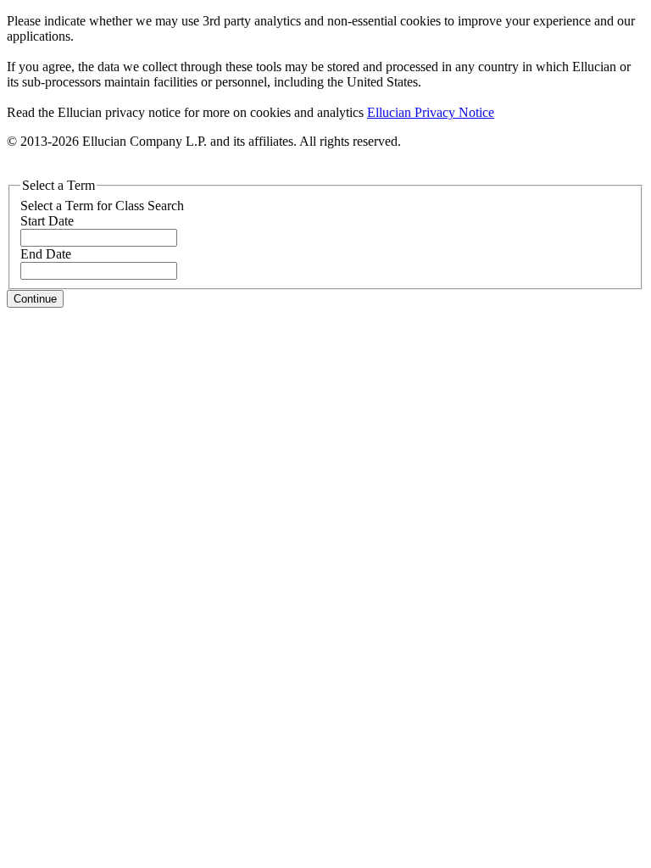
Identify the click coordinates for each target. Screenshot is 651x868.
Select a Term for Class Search (102, 205)
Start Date (47, 221)
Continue (35, 298)
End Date (45, 254)
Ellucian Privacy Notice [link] (430, 112)
